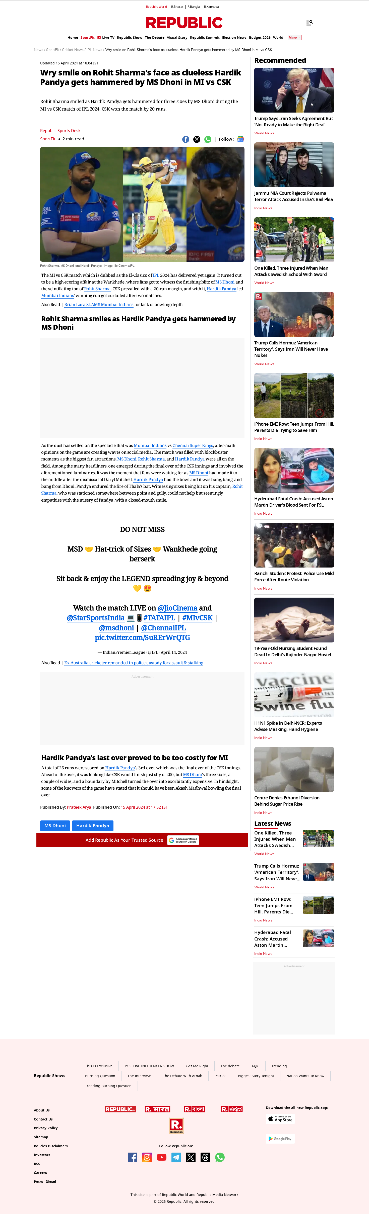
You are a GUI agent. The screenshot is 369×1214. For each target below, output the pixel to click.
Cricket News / (74, 50)
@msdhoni (116, 627)
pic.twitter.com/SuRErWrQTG (142, 637)
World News (264, 133)
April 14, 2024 (174, 652)
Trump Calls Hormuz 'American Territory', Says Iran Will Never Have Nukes (291, 349)
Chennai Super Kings (192, 445)
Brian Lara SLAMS (82, 304)
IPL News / (95, 50)
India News (263, 208)
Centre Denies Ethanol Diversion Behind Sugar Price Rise (287, 801)
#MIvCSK (197, 617)
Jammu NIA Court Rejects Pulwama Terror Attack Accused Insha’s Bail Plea (293, 196)
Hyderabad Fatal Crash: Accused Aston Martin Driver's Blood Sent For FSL (293, 502)
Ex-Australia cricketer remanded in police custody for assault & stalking (133, 663)
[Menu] (307, 22)
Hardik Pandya (221, 289)
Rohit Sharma (97, 289)
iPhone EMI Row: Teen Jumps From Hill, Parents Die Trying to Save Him (294, 427)
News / (39, 50)
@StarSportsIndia (96, 617)
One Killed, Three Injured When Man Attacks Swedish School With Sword (291, 271)
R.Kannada (211, 7)
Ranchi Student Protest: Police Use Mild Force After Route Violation (294, 576)
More (293, 37)
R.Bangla (194, 7)
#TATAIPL (159, 617)
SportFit (47, 139)
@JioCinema (178, 607)
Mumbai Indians (57, 295)
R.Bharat (177, 7)
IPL (156, 275)
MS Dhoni (224, 282)
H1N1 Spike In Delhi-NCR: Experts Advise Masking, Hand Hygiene (288, 726)
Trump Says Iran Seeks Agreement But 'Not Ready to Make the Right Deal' (293, 121)
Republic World (156, 7)
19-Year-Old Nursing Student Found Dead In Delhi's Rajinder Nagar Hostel (292, 651)
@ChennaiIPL (163, 627)
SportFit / (53, 50)
